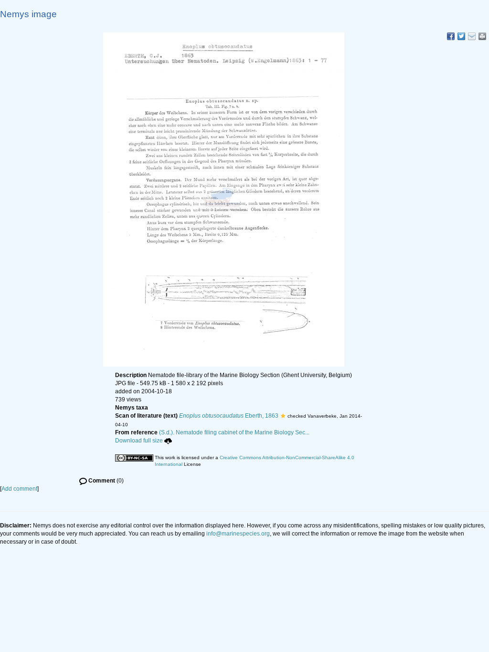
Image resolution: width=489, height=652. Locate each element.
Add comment (19, 488)
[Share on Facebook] (451, 36)
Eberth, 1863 (228, 415)
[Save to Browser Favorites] (472, 36)
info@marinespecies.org (238, 533)
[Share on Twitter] (461, 36)
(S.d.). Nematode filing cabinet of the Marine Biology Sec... (234, 432)
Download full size (139, 440)
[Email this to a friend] (482, 36)
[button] (282, 415)
